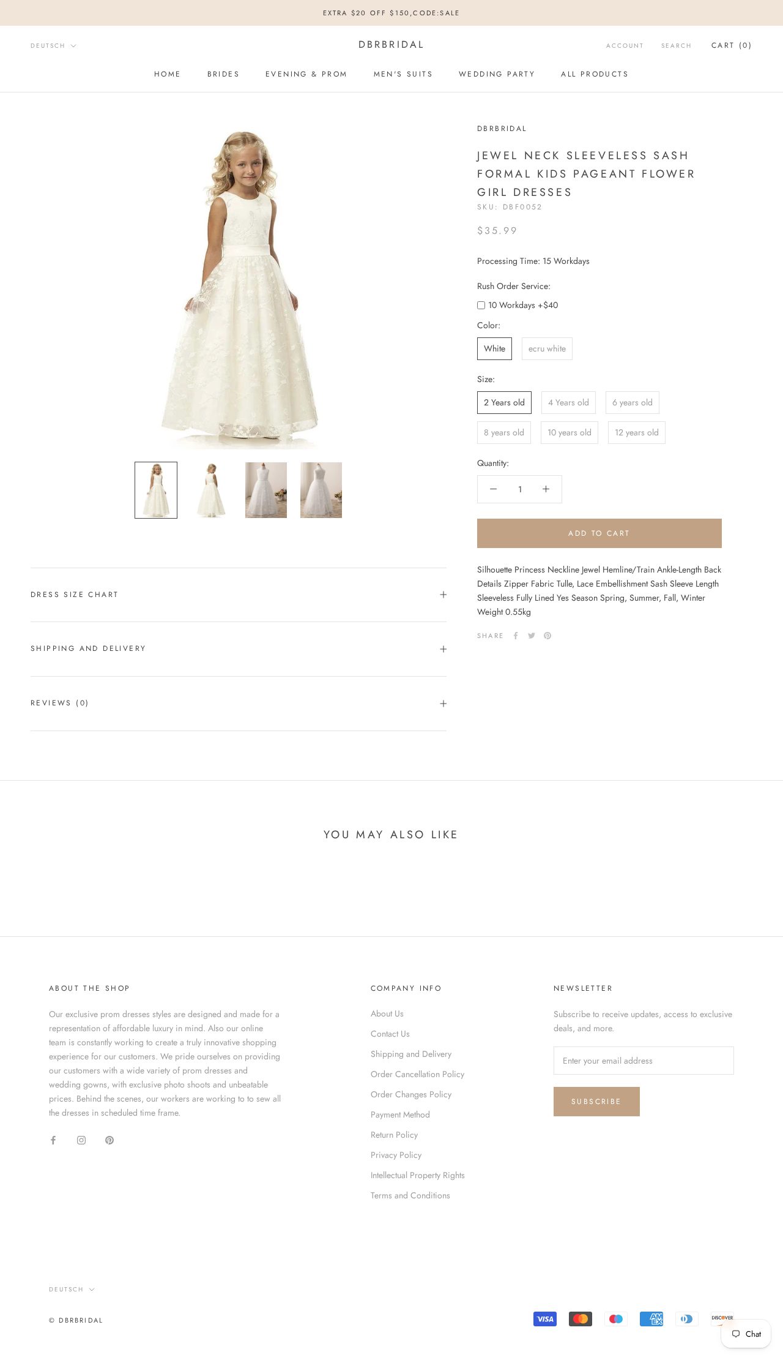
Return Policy (394, 1135)
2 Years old (504, 402)
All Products (595, 74)
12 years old (637, 432)
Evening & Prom (306, 74)
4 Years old (568, 402)
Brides (223, 74)
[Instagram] (81, 1139)
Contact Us (390, 1034)
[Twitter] (531, 635)
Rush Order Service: (514, 286)
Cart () (731, 45)
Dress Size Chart (75, 594)
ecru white (547, 348)
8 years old (504, 432)
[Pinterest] (547, 635)
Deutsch (48, 45)
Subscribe (596, 1101)
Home (168, 74)
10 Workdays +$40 (523, 305)
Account (625, 45)
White (494, 348)
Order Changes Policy (411, 1094)
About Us (387, 1013)
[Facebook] (515, 635)
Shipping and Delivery (88, 648)
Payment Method (400, 1114)
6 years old (632, 402)
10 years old (569, 432)
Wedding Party (497, 74)
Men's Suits (403, 74)
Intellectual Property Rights (418, 1175)
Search (676, 45)
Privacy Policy (396, 1155)
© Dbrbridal (76, 1320)
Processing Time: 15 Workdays (533, 261)
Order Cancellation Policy (417, 1074)
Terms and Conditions (410, 1195)
